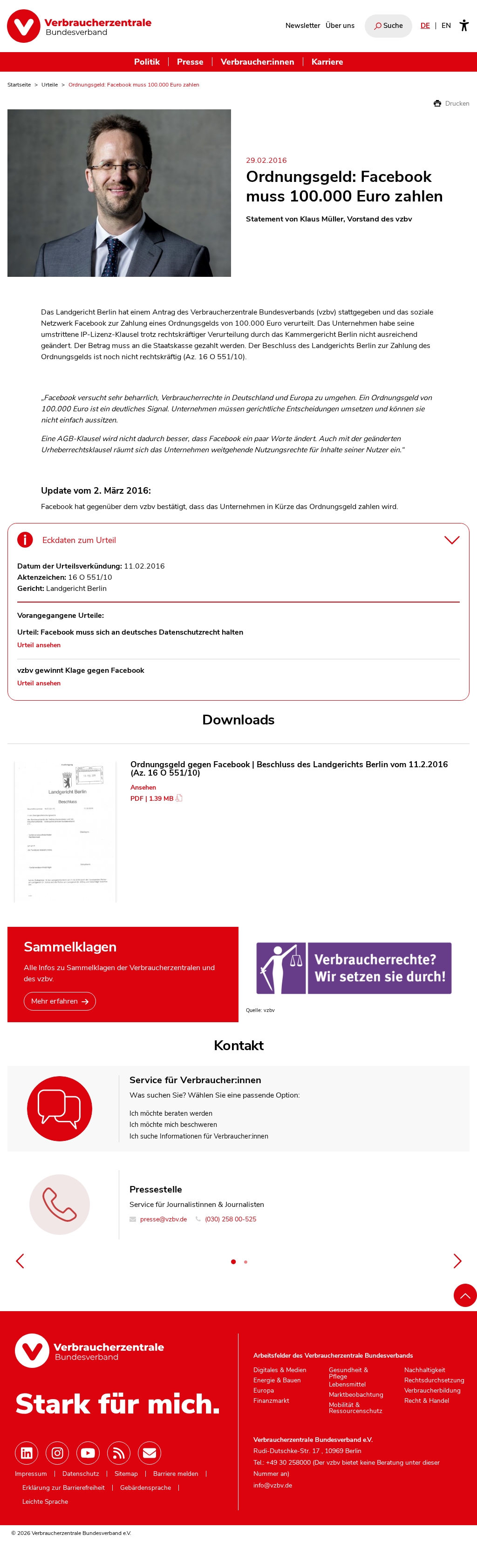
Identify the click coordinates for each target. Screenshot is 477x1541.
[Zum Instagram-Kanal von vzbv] (57, 1453)
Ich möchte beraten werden (170, 1113)
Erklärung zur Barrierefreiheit (63, 1488)
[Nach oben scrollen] (465, 1295)
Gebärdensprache (145, 1488)
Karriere (327, 61)
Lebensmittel (347, 1384)
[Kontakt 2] (245, 1261)
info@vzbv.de (272, 1485)
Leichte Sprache (45, 1502)
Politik (147, 61)
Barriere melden (175, 1474)
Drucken (456, 103)
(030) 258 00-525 (229, 1219)
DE (425, 25)
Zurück (19, 1260)
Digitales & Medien (280, 1370)
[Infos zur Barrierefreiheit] (464, 26)
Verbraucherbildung (432, 1390)
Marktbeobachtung (356, 1395)
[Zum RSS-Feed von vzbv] (118, 1453)
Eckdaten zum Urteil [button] (79, 540)
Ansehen (143, 787)
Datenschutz (80, 1474)
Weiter (457, 1260)
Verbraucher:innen (257, 61)
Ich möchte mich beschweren (173, 1124)
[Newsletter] (149, 1453)
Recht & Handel (426, 1401)
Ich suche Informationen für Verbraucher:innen (198, 1136)
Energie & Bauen (277, 1380)
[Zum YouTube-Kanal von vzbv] (88, 1453)
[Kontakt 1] (233, 1261)
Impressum (31, 1474)
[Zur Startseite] (79, 26)
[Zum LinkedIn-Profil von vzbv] (26, 1453)
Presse (190, 61)
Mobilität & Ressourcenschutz (355, 1408)
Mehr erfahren (54, 1001)
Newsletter (303, 25)
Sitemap (126, 1474)
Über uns (340, 25)
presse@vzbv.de (162, 1219)
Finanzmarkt (271, 1401)
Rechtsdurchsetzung (434, 1380)
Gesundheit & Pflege (348, 1373)
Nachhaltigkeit (424, 1370)
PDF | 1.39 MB (152, 798)
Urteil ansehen (39, 645)
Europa (263, 1390)
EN (446, 25)
